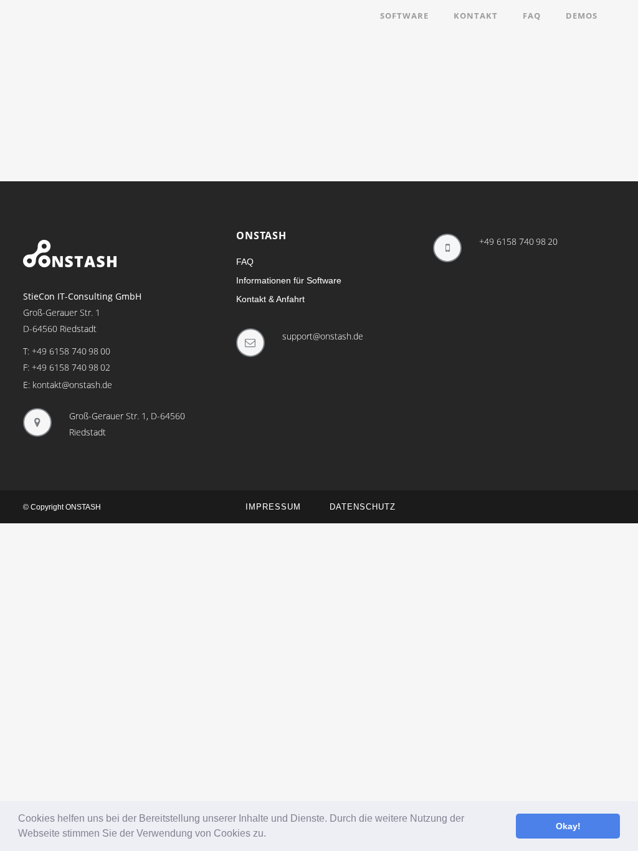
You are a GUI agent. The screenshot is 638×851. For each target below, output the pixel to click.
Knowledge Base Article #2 (286, 113)
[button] (270, 835)
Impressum (273, 506)
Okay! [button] (568, 826)
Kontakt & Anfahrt (270, 299)
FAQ (245, 262)
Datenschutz (363, 506)
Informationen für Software (288, 280)
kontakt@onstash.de (72, 385)
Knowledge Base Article (94, 113)
